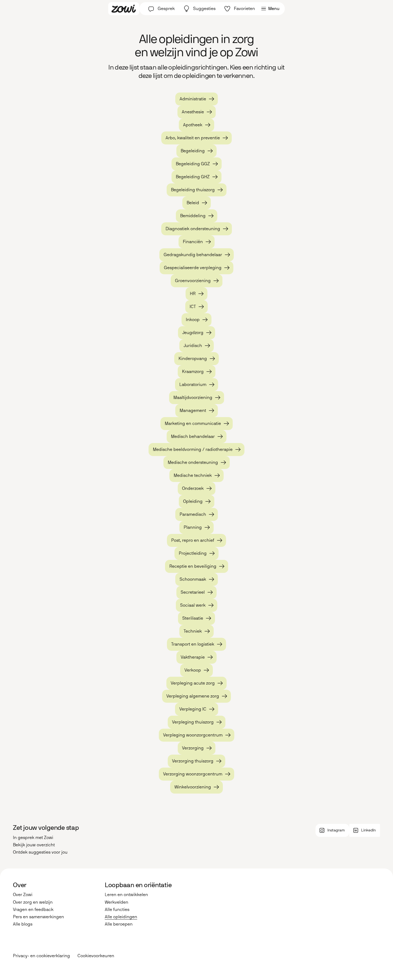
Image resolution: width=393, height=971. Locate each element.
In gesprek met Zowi (33, 837)
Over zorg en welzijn (33, 902)
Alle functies (117, 909)
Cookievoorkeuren (96, 955)
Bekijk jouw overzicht (34, 844)
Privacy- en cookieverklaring (41, 955)
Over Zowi (22, 894)
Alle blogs (22, 924)
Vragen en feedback (33, 909)
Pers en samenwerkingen (38, 916)
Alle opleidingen (121, 916)
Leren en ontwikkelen (126, 894)
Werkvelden (116, 902)
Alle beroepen (119, 924)
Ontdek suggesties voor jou (40, 852)
